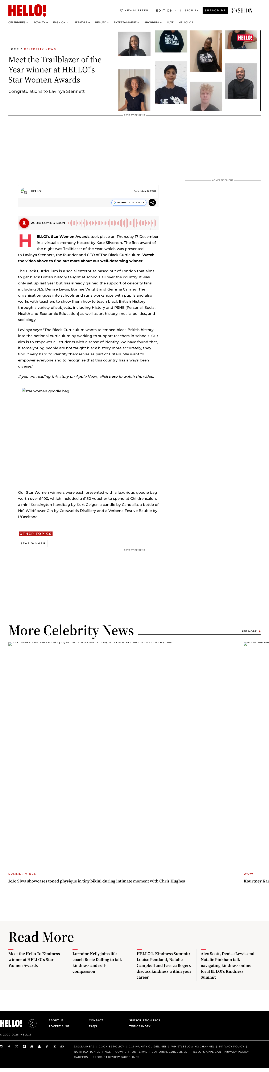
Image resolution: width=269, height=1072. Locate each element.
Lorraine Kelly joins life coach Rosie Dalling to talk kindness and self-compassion (97, 962)
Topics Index (140, 1026)
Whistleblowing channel (193, 1046)
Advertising (59, 1026)
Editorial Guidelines (169, 1051)
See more (249, 631)
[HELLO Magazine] (27, 10)
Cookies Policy (111, 1046)
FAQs (93, 1026)
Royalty (39, 22)
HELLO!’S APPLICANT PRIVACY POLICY (220, 1051)
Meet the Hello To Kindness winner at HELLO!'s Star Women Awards (34, 959)
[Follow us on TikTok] (24, 1046)
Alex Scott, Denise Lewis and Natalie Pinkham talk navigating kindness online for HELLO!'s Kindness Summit (227, 965)
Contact (96, 1020)
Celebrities (16, 22)
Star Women (33, 543)
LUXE (170, 22)
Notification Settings (92, 1051)
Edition (164, 10)
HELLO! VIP (186, 22)
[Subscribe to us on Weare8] (54, 1046)
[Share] (152, 203)
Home (13, 49)
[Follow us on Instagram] (1, 1046)
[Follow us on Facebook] (9, 1046)
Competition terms (131, 1051)
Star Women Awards (70, 236)
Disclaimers (84, 1046)
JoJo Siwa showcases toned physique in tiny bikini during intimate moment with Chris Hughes (96, 881)
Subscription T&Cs (143, 1020)
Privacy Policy (231, 1046)
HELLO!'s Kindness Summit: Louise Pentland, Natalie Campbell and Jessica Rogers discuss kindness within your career (164, 965)
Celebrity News (40, 49)
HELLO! (36, 191)
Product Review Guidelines (115, 1056)
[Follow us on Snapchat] (39, 1046)
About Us (56, 1020)
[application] (189, 70)
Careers (81, 1056)
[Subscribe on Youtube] (32, 1046)
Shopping (151, 22)
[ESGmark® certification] (30, 1023)
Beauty (100, 22)
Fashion (59, 22)
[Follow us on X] (16, 1046)
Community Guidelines (148, 1046)
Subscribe (215, 10)
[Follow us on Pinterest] (47, 1046)
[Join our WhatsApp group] (62, 1046)
